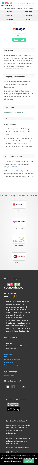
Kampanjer (28, 15)
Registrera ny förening (11, 365)
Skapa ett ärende (9, 375)
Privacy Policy (8, 362)
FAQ (5, 357)
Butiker (9, 11)
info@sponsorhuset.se (11, 167)
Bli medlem (9, 19)
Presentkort (9, 15)
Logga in (28, 19)
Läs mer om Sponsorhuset (12, 359)
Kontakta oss (8, 354)
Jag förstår (28, 461)
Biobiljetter (28, 11)
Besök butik (19, 39)
